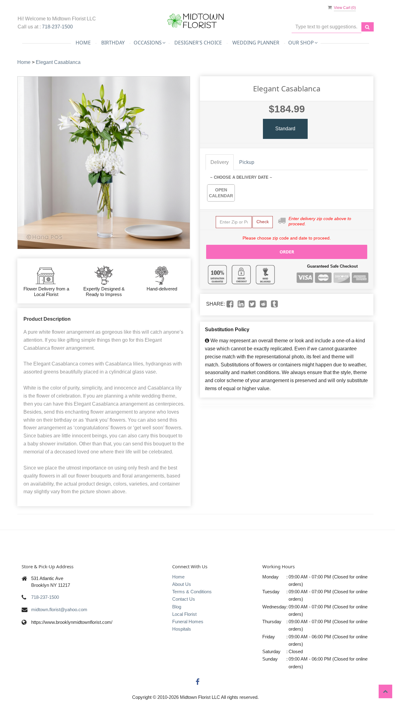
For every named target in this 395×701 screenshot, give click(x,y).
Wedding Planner (255, 42)
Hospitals (181, 629)
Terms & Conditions (192, 591)
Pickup (246, 162)
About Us (181, 584)
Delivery (219, 162)
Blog (176, 606)
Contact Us (183, 599)
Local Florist (184, 614)
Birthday (113, 42)
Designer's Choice (198, 42)
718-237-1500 (57, 26)
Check (262, 221)
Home (83, 42)
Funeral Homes (187, 621)
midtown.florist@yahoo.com (59, 609)
